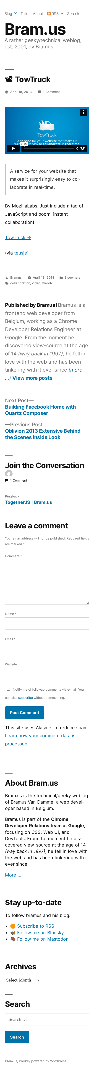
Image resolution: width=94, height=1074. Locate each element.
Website (11, 664)
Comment (13, 556)
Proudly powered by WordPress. (43, 1061)
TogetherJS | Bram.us (28, 502)
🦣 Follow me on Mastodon (39, 939)
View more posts (32, 378)
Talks (25, 13)
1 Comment (51, 92)
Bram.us (35, 29)
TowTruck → (18, 237)
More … (13, 875)
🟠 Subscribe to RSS (32, 926)
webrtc (47, 283)
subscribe (25, 697)
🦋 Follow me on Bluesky (37, 932)
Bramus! (16, 277)
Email (10, 639)
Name (10, 614)
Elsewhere (72, 277)
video (36, 283)
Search (73, 13)
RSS (55, 13)
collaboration (20, 283)
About (38, 13)
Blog (8, 13)
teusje (20, 253)
